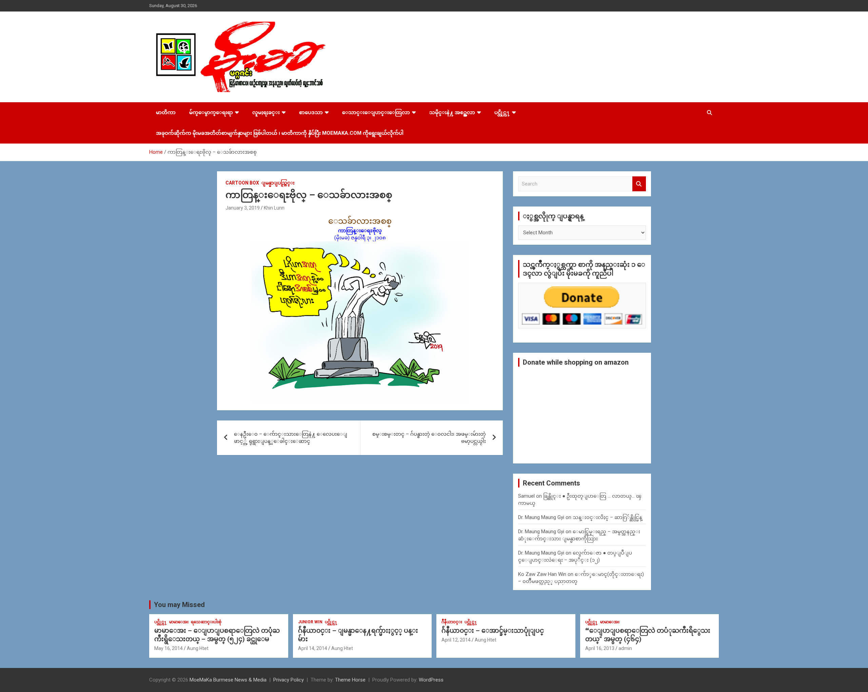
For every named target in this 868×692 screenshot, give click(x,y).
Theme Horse (350, 680)
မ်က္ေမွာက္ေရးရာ (211, 112)
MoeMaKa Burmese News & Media (228, 680)
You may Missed (179, 605)
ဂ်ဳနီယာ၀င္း (451, 622)
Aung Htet (198, 648)
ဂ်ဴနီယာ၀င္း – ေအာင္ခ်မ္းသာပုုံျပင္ (492, 630)
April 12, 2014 (456, 640)
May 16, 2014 (168, 648)
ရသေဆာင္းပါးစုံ (206, 622)
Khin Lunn (274, 208)
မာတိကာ (166, 112)
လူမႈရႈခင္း (266, 112)
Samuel (526, 496)
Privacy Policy (288, 680)
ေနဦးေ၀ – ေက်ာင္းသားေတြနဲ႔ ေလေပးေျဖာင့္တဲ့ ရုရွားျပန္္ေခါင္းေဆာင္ (290, 437)
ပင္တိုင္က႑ (502, 112)
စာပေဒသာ (311, 112)
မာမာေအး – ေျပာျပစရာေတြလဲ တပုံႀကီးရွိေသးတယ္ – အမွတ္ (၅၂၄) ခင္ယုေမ (217, 635)
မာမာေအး (179, 622)
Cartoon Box (242, 183)
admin (625, 648)
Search (639, 184)
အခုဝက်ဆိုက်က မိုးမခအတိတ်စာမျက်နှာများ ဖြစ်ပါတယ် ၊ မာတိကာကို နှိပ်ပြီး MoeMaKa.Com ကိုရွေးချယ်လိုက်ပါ (279, 133)
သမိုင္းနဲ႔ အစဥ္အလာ (452, 112)
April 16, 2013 (599, 648)
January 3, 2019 (242, 208)
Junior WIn (310, 622)
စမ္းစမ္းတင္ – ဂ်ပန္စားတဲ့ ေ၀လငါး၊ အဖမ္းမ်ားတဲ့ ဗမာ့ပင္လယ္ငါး (429, 437)
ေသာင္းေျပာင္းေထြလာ (376, 112)
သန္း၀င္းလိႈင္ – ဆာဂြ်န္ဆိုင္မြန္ (607, 517)
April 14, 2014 (312, 648)
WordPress (431, 680)
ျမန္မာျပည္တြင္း (278, 183)
